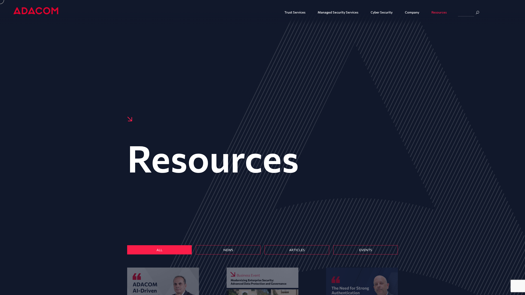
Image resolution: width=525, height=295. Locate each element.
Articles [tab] (297, 250)
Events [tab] (365, 250)
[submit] (477, 12)
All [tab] (159, 250)
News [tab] (228, 250)
